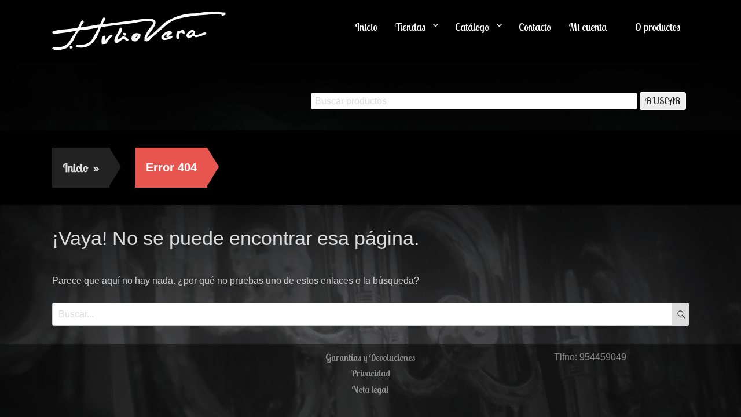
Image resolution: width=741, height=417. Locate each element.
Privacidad (370, 373)
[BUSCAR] (680, 314)
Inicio (366, 27)
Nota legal (370, 389)
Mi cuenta (587, 27)
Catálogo (472, 27)
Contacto (535, 27)
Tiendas (410, 27)
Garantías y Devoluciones (370, 357)
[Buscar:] (370, 314)
